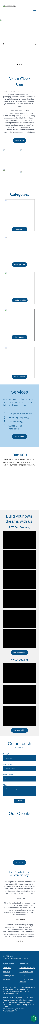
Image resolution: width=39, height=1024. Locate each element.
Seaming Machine (19, 300)
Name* (6, 754)
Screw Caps (19, 337)
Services (6, 979)
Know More (19, 436)
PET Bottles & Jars (26, 972)
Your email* (8, 774)
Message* (7, 785)
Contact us (7, 968)
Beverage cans (19, 264)
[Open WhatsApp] (34, 1018)
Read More (19, 140)
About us (6, 972)
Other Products (19, 377)
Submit (19, 801)
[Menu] (34, 10)
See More (19, 862)
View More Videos (19, 652)
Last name (7, 764)
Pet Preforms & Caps (27, 968)
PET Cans (19, 229)
